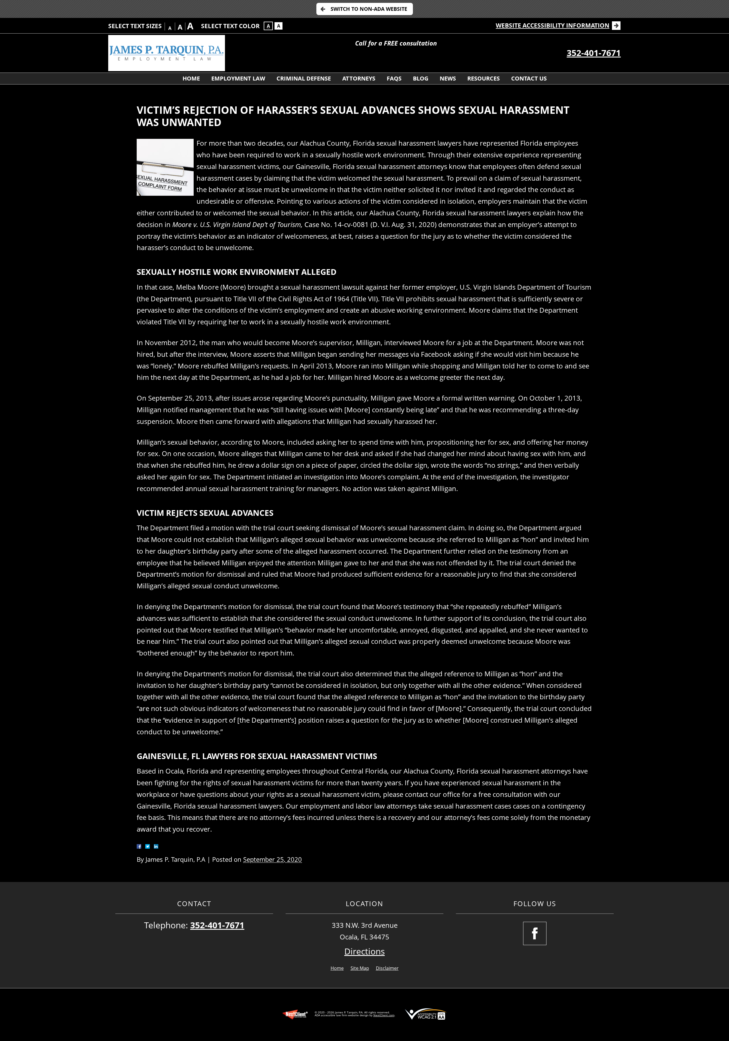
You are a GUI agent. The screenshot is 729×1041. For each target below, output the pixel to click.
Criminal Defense (304, 78)
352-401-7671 (594, 53)
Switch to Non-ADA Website (369, 8)
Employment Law (238, 78)
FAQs (394, 78)
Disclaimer (387, 968)
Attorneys (358, 78)
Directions (364, 951)
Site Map (360, 968)
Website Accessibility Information (552, 25)
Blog (420, 78)
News (448, 78)
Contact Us (529, 78)
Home (191, 78)
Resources (483, 78)
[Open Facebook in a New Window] (534, 933)
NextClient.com (383, 1015)
